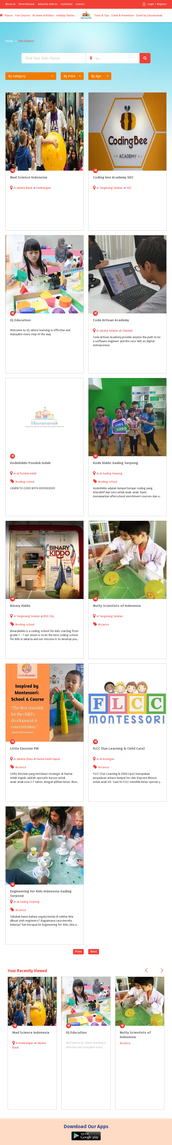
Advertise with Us (47, 4)
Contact (80, 4)
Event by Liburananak (149, 15)
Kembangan (43, 187)
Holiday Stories (65, 15)
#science (103, 624)
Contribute (66, 4)
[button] (30, 76)
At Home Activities (43, 15)
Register (162, 4)
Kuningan (108, 759)
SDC (129, 187)
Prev (78, 951)
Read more (77, 171)
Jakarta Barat (24, 187)
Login (151, 4)
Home (9, 41)
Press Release (27, 4)
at (18, 473)
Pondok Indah (28, 473)
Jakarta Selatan (108, 330)
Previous (146, 970)
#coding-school (24, 481)
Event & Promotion (123, 15)
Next (93, 951)
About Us (10, 4)
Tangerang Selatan (111, 187)
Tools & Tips (101, 15)
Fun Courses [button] (22, 15)
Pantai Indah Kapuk (48, 759)
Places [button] (9, 15)
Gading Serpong (112, 473)
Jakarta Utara (25, 759)
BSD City (49, 616)
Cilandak (127, 330)
